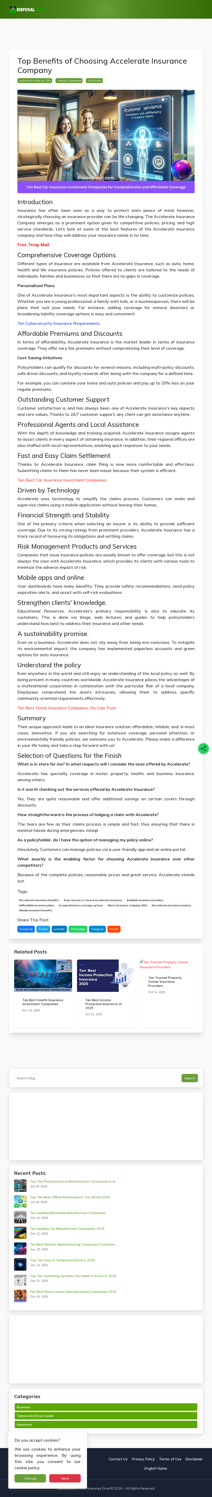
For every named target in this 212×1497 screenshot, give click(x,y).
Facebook (26, 929)
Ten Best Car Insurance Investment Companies (62, 480)
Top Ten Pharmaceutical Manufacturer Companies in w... (74, 1181)
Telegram (97, 929)
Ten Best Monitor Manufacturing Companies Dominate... (73, 1244)
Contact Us (118, 1459)
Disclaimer (194, 1459)
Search (189, 1078)
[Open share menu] (203, 748)
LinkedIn (59, 929)
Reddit (114, 929)
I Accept (30, 1478)
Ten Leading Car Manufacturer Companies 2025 (67, 1228)
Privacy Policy (143, 1459)
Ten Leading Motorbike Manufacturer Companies (68, 1213)
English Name (156, 1468)
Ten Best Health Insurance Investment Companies (42, 1002)
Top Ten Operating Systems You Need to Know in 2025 (73, 1276)
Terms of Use (170, 1459)
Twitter (43, 929)
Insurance (75, 80)
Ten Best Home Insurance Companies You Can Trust (66, 707)
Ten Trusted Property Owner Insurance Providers (165, 981)
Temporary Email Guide (35, 1416)
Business (23, 1407)
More (65, 1478)
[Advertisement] (106, 34)
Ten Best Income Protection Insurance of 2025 (103, 1004)
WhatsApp (78, 929)
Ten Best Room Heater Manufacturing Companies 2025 (73, 1292)
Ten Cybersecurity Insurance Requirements (58, 323)
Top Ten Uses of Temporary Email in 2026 (62, 1260)
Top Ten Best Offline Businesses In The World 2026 (70, 1197)
